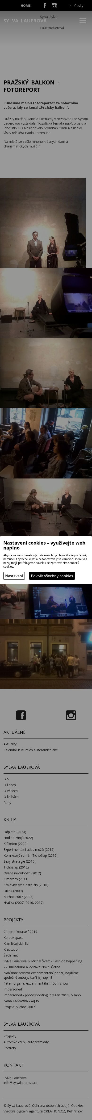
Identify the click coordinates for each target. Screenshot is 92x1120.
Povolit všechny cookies (52, 576)
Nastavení (14, 576)
